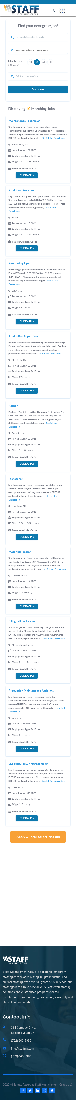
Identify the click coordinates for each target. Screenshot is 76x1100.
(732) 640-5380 (21, 1040)
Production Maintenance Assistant (31, 690)
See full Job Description (53, 138)
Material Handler (19, 551)
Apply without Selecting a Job (38, 837)
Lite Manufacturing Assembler (28, 763)
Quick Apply (27, 175)
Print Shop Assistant (21, 190)
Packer (13, 405)
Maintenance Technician (24, 120)
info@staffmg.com (22, 1048)
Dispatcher (15, 478)
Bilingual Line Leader (21, 621)
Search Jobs (38, 89)
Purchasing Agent (20, 263)
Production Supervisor (23, 336)
